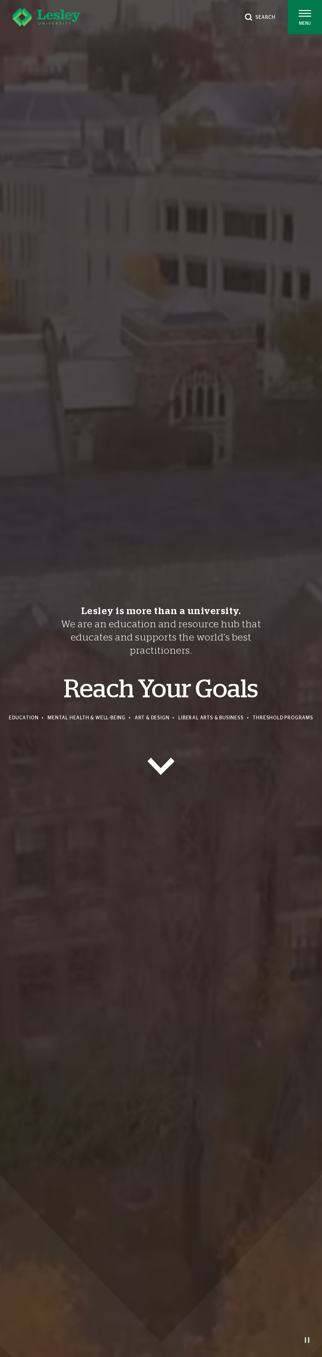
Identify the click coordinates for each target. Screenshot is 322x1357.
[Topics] (161, 766)
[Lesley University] (46, 17)
